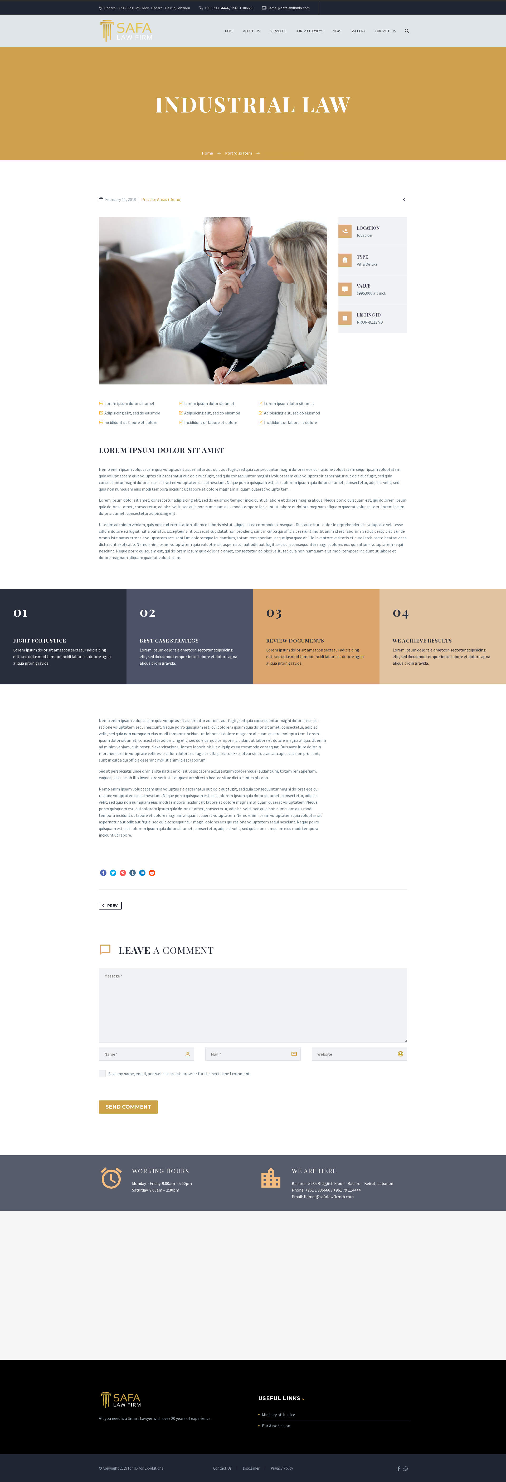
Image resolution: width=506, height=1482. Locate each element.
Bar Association (276, 1425)
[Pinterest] (123, 873)
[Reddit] (152, 873)
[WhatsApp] (405, 1468)
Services (277, 30)
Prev (112, 905)
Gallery (358, 30)
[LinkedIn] (142, 873)
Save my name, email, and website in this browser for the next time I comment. (179, 1073)
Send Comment (128, 1107)
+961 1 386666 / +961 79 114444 (333, 1190)
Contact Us (385, 30)
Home (229, 30)
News (337, 30)
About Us (251, 30)
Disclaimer (251, 1468)
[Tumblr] (132, 873)
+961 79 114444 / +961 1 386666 (229, 8)
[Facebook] (103, 873)
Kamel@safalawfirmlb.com (289, 8)
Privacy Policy (282, 1468)
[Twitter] (113, 873)
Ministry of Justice (279, 1414)
